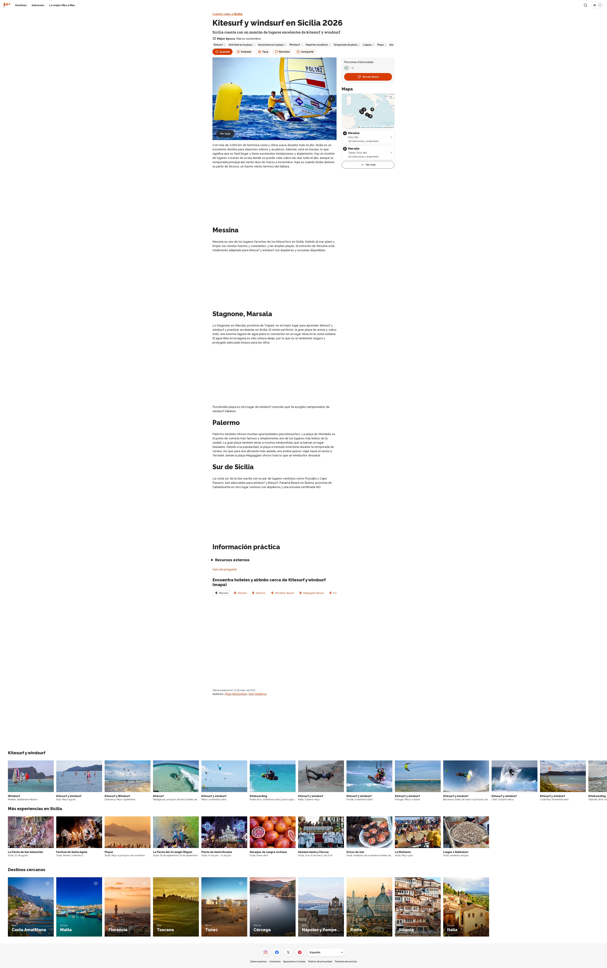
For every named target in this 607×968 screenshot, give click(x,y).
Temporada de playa (345, 44)
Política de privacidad (320, 961)
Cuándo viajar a (227, 14)
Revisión (284, 51)
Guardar (224, 51)
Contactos (275, 961)
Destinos (21, 5)
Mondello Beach (284, 593)
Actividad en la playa (240, 44)
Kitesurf (218, 44)
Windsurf (294, 44)
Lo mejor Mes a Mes (62, 5)
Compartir (307, 51)
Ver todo (225, 133)
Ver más (371, 164)
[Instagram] (265, 952)
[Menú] (597, 5)
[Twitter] (288, 952)
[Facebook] (277, 952)
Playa (380, 44)
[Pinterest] (300, 952)
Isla (391, 44)
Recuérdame (371, 77)
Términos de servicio (345, 961)
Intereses (38, 5)
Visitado (246, 51)
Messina (223, 593)
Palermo (261, 593)
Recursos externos (232, 560)
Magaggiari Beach (313, 593)
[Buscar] (585, 5)
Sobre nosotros (258, 961)
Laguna (367, 44)
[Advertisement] (274, 193)
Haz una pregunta (224, 569)
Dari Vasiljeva (257, 694)
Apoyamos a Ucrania (294, 961)
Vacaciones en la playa (271, 44)
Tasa (265, 51)
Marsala (242, 593)
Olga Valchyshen (236, 694)
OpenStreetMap (376, 127)
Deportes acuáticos (317, 44)
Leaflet (363, 127)
